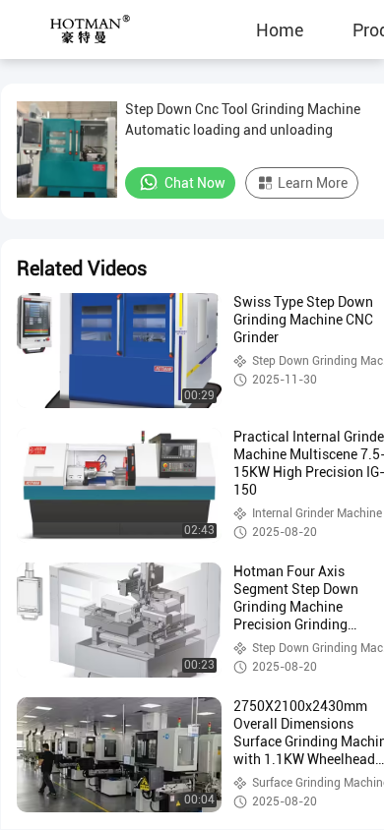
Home (279, 29)
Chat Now (194, 183)
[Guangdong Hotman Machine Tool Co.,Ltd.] (74, 29)
